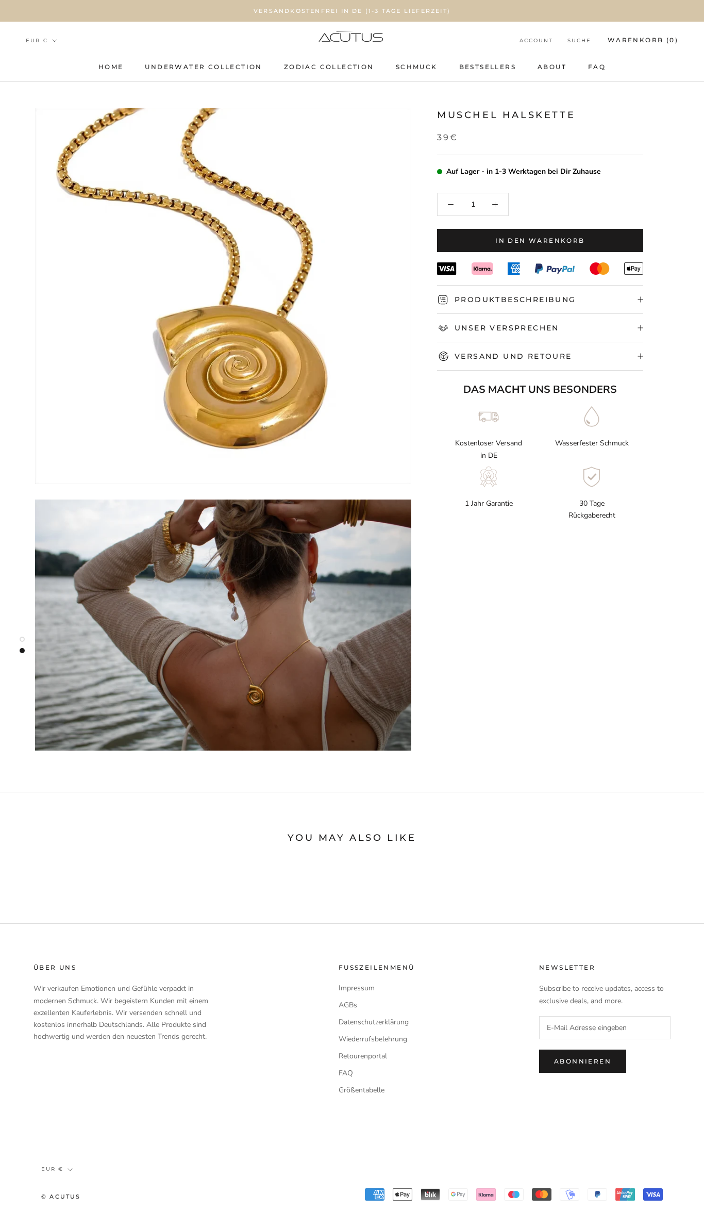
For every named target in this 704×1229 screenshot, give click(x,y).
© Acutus (61, 1196)
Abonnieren (582, 1061)
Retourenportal (363, 1056)
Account (536, 40)
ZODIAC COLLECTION (329, 67)
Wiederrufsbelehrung (373, 1039)
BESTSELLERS (487, 67)
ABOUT (552, 67)
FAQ (597, 67)
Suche (579, 40)
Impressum (357, 988)
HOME (111, 67)
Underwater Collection (203, 67)
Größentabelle (361, 1090)
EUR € (37, 40)
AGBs (348, 1005)
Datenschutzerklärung (374, 1022)
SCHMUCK (417, 67)
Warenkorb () (643, 40)
